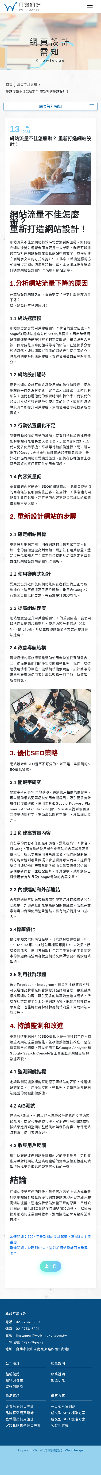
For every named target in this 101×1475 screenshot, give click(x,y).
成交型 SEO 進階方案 (68, 1419)
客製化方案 (60, 1425)
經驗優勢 (13, 1374)
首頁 (9, 84)
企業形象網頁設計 (20, 1406)
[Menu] (90, 7)
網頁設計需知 (27, 84)
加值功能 (58, 1380)
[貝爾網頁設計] (22, 6)
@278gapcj (33, 1342)
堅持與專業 (14, 1380)
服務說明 (58, 1374)
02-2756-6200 (28, 1322)
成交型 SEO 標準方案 (68, 1413)
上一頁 (51, 1266)
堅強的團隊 (14, 1387)
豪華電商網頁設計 (20, 1419)
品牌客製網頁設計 (20, 1413)
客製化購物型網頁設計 (23, 1425)
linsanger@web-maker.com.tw (41, 1335)
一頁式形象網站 (63, 1406)
